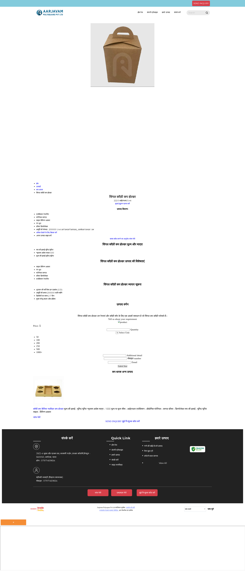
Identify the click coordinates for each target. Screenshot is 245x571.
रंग (37, 269)
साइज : (42, 412)
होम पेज (140, 12)
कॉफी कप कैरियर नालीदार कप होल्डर (48, 409)
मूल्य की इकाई (40, 256)
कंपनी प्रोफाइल (152, 12)
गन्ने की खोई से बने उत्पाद (153, 446)
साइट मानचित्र (117, 465)
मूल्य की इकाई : (75, 409)
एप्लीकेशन (39, 279)
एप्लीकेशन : (145, 409)
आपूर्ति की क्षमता (41, 292)
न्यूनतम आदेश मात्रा (43, 253)
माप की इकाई (40, 249)
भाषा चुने (211, 509)
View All (163, 463)
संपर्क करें (177, 12)
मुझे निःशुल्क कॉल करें (131, 421)
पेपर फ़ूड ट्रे (148, 451)
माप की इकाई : (196, 409)
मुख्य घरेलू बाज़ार (42, 299)
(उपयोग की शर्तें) (130, 507)
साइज (38, 266)
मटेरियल (39, 272)
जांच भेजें (132, 239)
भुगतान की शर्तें (41, 289)
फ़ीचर (38, 276)
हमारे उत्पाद (166, 12)
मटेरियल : (161, 409)
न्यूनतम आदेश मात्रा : (99, 409)
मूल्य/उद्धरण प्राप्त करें (122, 203)
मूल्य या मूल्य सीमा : (123, 409)
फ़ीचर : (176, 409)
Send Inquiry (201, 3)
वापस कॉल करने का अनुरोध (119, 239)
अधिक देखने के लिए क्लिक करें (46, 232)
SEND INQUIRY (113, 421)
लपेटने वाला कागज (151, 456)
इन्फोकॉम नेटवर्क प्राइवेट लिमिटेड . (109, 510)
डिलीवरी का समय (42, 296)
